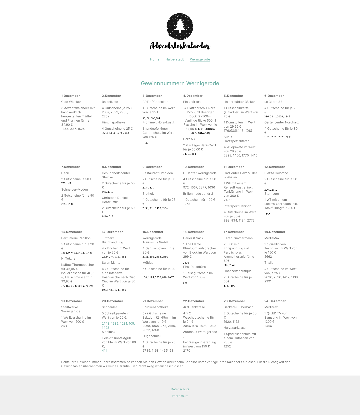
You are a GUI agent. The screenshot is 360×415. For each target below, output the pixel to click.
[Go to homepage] (180, 30)
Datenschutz (180, 389)
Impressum (180, 396)
